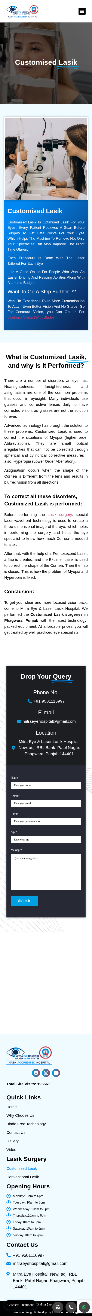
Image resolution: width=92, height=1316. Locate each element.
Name (14, 777)
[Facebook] (36, 1073)
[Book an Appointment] (57, 1307)
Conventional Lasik (22, 1177)
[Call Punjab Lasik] (71, 1307)
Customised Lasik (21, 1168)
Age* (14, 832)
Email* (15, 796)
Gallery (12, 1141)
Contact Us (15, 1132)
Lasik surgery (59, 515)
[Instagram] (46, 1073)
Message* (16, 850)
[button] (82, 11)
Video (11, 1150)
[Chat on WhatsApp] (84, 1307)
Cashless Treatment (20, 1305)
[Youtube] (56, 1073)
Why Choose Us (20, 1115)
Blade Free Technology (26, 1124)
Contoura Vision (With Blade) (30, 317)
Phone (14, 813)
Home (11, 1107)
